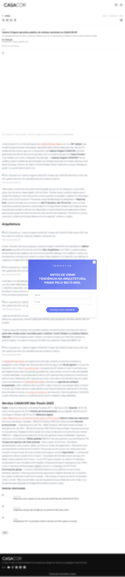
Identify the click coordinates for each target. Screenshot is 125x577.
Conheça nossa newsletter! (62, 310)
